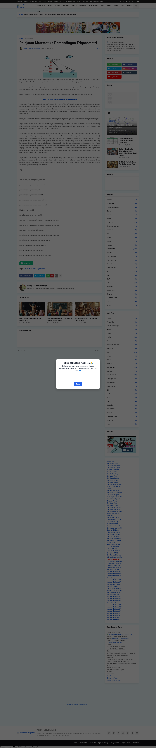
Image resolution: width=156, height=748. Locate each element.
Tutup (78, 384)
